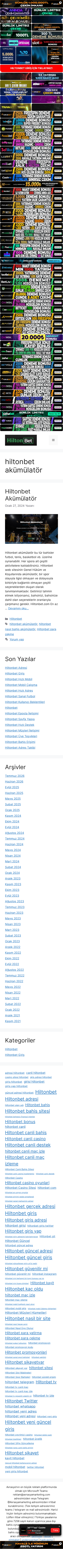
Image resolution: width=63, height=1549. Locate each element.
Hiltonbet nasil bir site (27, 1318)
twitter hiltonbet (35, 1467)
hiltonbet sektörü (39, 1357)
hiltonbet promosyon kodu (19, 1347)
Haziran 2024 (14, 844)
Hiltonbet (16, 618)
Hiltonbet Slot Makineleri (18, 1372)
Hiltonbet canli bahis (26, 1132)
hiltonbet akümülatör (23, 624)
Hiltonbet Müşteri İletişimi (22, 730)
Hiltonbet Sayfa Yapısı (20, 719)
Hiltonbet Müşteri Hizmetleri (25, 1312)
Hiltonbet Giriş (15, 673)
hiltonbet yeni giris (47, 1416)
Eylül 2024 (12, 827)
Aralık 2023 (12, 878)
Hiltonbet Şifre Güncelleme (19, 1443)
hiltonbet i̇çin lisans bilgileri (17, 1283)
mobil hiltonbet (15, 1467)
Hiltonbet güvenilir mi (26, 1268)
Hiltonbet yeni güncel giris (28, 1425)
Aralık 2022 (12, 947)
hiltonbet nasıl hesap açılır (16, 1324)
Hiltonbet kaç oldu (24, 1288)
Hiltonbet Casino (14, 1178)
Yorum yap (17, 639)
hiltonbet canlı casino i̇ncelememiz (19, 1174)
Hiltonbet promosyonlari (26, 1352)
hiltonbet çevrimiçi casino (19, 1434)
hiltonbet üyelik (32, 1438)
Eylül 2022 (12, 964)
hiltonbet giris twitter (40, 1225)
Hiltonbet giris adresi (26, 1219)
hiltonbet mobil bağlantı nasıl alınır (20, 1304)
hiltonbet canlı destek (45, 1174)
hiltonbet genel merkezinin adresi (19, 1201)
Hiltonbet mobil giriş (15, 1308)
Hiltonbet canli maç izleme (25, 1160)
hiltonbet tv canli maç (16, 1387)
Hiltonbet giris (21, 1213)
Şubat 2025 (13, 804)
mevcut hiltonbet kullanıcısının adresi (21, 1463)
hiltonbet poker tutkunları (16, 1343)
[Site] (31, 114)
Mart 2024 (12, 861)
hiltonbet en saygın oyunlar (16, 1192)
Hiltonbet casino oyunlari (27, 1182)
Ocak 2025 (12, 810)
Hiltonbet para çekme (22, 1338)
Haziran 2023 (14, 912)
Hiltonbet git (47, 1236)
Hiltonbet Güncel (17, 1241)
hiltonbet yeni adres (21, 1411)
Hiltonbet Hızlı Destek (19, 725)
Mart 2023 (12, 930)
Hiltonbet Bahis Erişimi (20, 742)
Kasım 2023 (13, 884)
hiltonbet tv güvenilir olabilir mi (18, 1396)
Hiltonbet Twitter (21, 1400)
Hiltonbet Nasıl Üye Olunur (19, 1328)
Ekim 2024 (12, 821)
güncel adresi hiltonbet (19, 1092)
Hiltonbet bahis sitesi (27, 1111)
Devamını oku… (18, 608)
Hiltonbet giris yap (23, 1231)
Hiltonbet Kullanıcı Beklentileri (25, 702)
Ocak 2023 (12, 941)
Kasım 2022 (13, 952)
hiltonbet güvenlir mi (18, 1274)
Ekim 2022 (12, 958)
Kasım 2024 (13, 815)
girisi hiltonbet (34, 1081)
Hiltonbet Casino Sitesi (20, 1187)
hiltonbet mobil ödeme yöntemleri (42, 1309)
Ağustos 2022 (14, 969)
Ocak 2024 (12, 873)
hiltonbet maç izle (20, 1295)
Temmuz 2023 (15, 907)
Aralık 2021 (12, 1015)
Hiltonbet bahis (37, 1105)
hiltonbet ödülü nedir (43, 1435)
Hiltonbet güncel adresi (29, 1250)
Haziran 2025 (14, 793)
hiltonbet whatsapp (20, 1406)
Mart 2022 (12, 998)
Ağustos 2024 (14, 833)
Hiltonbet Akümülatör (21, 495)
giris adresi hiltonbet (41, 1077)
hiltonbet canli (15, 1127)
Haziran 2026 (14, 781)
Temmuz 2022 (14, 975)
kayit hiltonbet (14, 1458)
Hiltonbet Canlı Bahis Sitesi (19, 1169)
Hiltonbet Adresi (16, 667)
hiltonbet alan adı (14, 1105)
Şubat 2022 (13, 1004)
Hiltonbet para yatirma (23, 1333)
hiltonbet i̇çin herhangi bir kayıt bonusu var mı (24, 1278)
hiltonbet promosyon (39, 1343)
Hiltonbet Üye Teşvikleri (21, 736)
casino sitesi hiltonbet (16, 1077)
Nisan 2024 (13, 855)
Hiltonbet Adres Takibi (20, 747)
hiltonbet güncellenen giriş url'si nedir (21, 1263)
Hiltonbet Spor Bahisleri (17, 1377)
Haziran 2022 (14, 981)
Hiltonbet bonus (20, 1121)
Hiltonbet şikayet (22, 1452)
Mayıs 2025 (13, 798)
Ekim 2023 (12, 890)
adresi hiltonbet (15, 1073)
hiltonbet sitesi (41, 1368)
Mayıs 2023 (13, 918)
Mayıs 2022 (13, 987)
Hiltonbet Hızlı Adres (19, 690)
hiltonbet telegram (19, 1382)
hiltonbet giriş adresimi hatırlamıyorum (21, 1237)
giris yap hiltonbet (16, 1086)
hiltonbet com (47, 1187)
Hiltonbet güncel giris (28, 1257)
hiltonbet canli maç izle (25, 1151)
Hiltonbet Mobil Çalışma (21, 685)
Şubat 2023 (13, 935)
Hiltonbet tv (46, 1382)
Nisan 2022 (12, 992)
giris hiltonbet (13, 1081)
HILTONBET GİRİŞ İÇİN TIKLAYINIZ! (31, 68)
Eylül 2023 (12, 895)
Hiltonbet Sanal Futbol (20, 696)
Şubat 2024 (13, 867)
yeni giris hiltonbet (16, 1471)
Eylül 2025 (12, 787)
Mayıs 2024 (13, 850)
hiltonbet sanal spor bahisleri (17, 1357)
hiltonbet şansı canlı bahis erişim (19, 1448)
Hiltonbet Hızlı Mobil (18, 679)
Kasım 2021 (13, 1021)
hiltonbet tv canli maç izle (19, 1391)
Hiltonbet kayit (42, 1283)
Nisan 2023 (13, 924)
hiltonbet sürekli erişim (44, 1377)
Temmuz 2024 (15, 838)
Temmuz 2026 (15, 776)
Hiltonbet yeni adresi (20, 1416)
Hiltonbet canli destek (28, 1144)
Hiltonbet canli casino (25, 1138)
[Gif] (31, 184)
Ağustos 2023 (14, 901)
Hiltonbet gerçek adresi (30, 1206)
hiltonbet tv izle (43, 1395)
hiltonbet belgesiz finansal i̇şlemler (20, 1117)
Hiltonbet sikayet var (16, 1368)
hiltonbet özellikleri (13, 1439)
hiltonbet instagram (44, 1274)
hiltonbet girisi (15, 1225)
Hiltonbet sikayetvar (24, 1362)
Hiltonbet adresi (21, 1099)
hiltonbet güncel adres (19, 1245)
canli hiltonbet (35, 1073)
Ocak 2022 (12, 1009)
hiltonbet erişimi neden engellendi (19, 1197)
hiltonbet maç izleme (16, 1299)
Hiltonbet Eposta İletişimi (21, 713)
